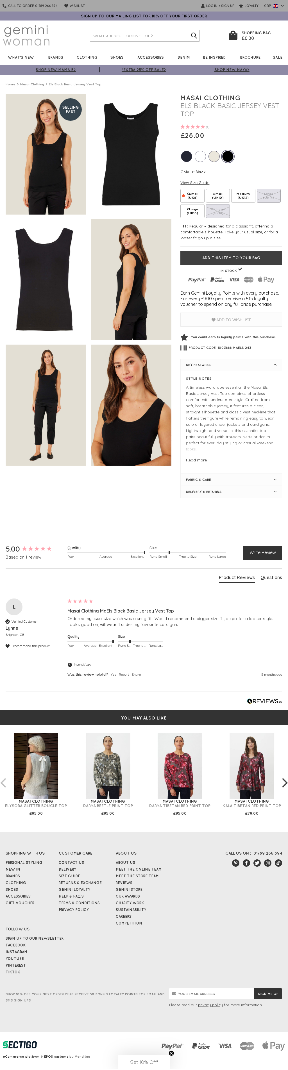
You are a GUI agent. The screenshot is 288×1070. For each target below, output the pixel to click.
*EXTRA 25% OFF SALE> (144, 69)
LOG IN (211, 6)
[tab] (237, 578)
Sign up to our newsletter (35, 938)
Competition (129, 923)
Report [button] (124, 674)
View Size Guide (194, 182)
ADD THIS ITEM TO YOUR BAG (231, 258)
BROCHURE (250, 57)
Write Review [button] (263, 552)
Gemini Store (129, 889)
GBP (268, 6)
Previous (3, 777)
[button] (144, 1062)
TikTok (13, 972)
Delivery (67, 869)
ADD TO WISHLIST (233, 320)
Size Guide (69, 876)
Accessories (150, 57)
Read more (196, 460)
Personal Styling (24, 862)
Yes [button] (113, 674)
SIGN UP (228, 6)
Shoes (117, 57)
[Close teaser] (171, 1053)
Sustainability (131, 910)
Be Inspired (214, 57)
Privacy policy (74, 910)
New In (13, 869)
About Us (125, 862)
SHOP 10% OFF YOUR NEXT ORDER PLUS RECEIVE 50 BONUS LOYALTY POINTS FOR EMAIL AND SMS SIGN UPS (85, 997)
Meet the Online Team (139, 869)
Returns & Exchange (80, 883)
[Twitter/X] (257, 863)
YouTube (15, 958)
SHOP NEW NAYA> (232, 69)
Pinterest (16, 965)
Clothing (87, 57)
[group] (35, 549)
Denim (184, 57)
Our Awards (128, 896)
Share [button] (136, 674)
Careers (123, 916)
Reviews (124, 883)
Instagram (16, 952)
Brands (55, 57)
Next (285, 777)
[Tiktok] (278, 863)
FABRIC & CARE (198, 479)
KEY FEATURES (198, 364)
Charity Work (130, 903)
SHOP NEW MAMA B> (56, 69)
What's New (21, 57)
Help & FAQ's (71, 896)
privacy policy (210, 1005)
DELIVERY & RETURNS (204, 491)
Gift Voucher (20, 903)
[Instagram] (267, 863)
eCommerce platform (21, 1056)
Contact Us (71, 862)
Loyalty (251, 6)
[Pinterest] (235, 863)
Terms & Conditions (79, 903)
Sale (277, 57)
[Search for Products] (193, 35)
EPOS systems (56, 1056)
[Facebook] (246, 863)
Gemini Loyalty (74, 889)
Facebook (16, 945)
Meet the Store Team (137, 876)
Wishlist (77, 6)
